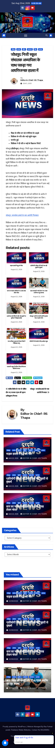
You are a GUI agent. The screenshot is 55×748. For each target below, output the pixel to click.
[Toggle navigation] (26, 35)
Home (13, 736)
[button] (47, 35)
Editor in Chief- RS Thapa (31, 80)
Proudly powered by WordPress (14, 727)
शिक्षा (35, 49)
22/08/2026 (14, 601)
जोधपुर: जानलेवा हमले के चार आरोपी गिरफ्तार (22, 215)
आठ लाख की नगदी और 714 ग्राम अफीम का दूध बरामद (27, 682)
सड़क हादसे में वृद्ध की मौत (19, 454)
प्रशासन (30, 450)
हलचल (40, 49)
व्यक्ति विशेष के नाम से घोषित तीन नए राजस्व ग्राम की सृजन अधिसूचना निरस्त (16, 392)
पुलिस (24, 49)
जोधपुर (13, 49)
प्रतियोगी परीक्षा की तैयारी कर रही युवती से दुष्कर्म (27, 480)
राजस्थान (30, 49)
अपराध (18, 49)
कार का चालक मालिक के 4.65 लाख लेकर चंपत (25, 508)
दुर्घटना (19, 450)
